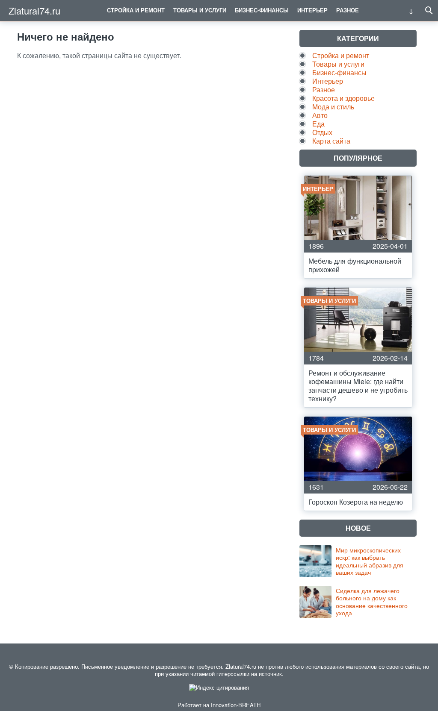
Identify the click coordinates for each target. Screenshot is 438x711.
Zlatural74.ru (34, 10)
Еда (318, 124)
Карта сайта (331, 141)
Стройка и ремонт (136, 10)
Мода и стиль (333, 107)
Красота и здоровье (343, 98)
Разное (347, 10)
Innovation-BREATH (235, 705)
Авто (320, 115)
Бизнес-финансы (262, 10)
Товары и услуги (199, 10)
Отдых (322, 132)
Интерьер (312, 10)
